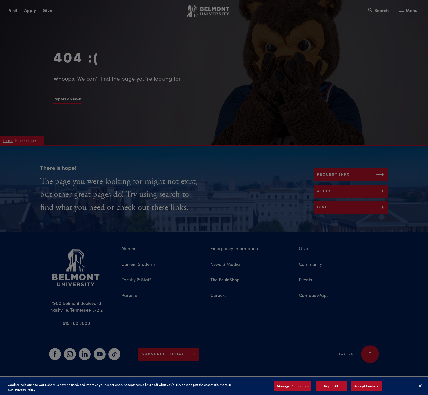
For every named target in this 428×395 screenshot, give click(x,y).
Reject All (331, 385)
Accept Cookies (366, 385)
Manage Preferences (293, 385)
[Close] (420, 385)
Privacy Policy (25, 389)
